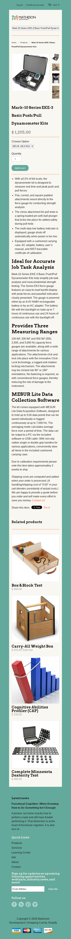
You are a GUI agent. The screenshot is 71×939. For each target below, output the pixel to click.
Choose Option (20, 141)
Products (24, 43)
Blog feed (21, 904)
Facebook (14, 904)
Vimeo (35, 904)
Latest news (20, 798)
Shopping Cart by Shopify (42, 922)
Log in (20, 5)
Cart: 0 (56, 5)
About (15, 862)
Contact (16, 866)
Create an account (35, 5)
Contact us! (38, 500)
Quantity (16, 153)
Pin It (47, 507)
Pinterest (28, 904)
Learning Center (21, 852)
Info (14, 857)
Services (17, 847)
